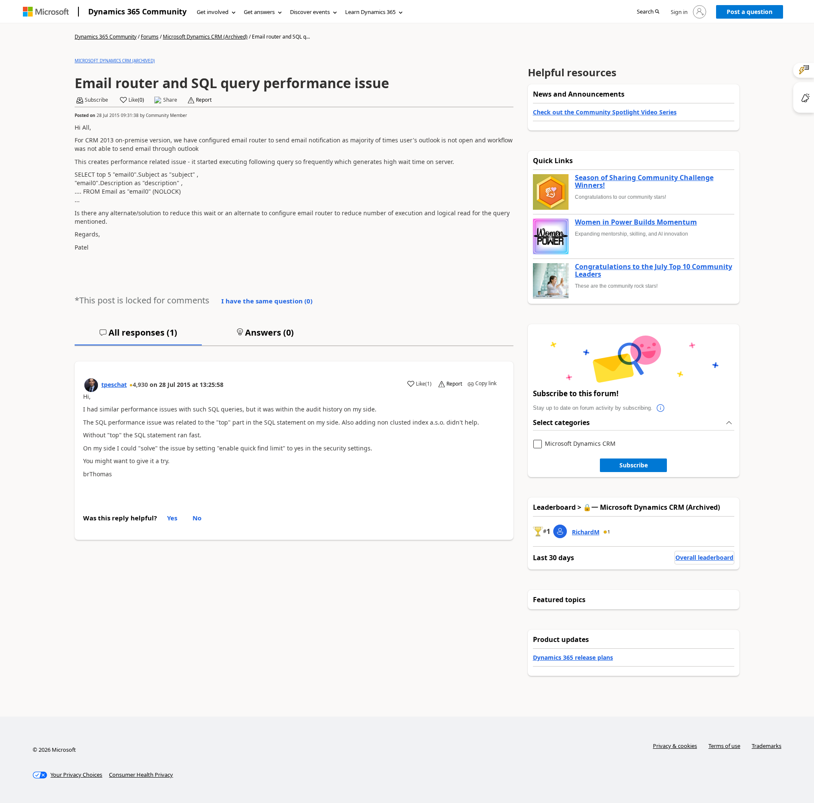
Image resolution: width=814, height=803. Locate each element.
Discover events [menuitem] (310, 12)
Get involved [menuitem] (213, 12)
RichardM (585, 532)
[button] (648, 12)
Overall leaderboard (704, 557)
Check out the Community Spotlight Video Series (605, 112)
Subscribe (633, 465)
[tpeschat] (91, 385)
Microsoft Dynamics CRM (580, 443)
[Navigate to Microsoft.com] (46, 12)
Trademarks (766, 746)
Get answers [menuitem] (259, 12)
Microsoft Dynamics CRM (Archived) (205, 36)
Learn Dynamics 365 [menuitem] (370, 12)
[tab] (138, 336)
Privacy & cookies (675, 746)
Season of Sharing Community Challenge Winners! (644, 181)
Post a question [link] (749, 12)
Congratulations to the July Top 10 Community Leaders (653, 270)
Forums (150, 36)
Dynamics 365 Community (137, 11)
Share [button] (170, 100)
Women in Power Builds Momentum (636, 222)
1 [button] (609, 532)
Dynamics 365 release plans (573, 657)
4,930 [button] (140, 385)
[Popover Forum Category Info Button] (661, 408)
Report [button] (204, 100)
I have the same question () (266, 301)
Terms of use (724, 746)
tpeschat (114, 385)
